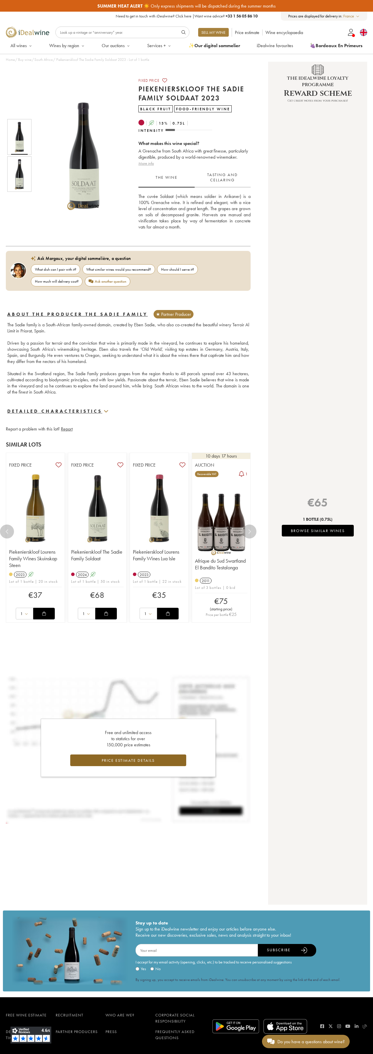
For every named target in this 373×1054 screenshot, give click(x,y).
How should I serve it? (177, 269)
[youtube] (347, 1026)
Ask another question (110, 281)
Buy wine (24, 59)
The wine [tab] (166, 177)
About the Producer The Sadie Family (77, 314)
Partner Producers (77, 1031)
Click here (183, 16)
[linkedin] (356, 1026)
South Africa (43, 59)
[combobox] (351, 16)
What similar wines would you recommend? (118, 269)
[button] (79, 155)
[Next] (249, 531)
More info (146, 163)
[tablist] (194, 177)
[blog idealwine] (365, 1026)
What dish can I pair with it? (55, 269)
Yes (143, 968)
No (158, 968)
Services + (156, 45)
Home (10, 59)
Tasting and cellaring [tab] (222, 177)
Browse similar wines (318, 530)
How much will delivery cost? (57, 281)
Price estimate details (128, 760)
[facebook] (322, 1026)
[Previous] (7, 531)
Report (67, 429)
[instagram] (339, 1026)
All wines (18, 45)
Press (111, 1031)
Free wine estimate (26, 1015)
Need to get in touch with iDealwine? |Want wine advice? (187, 16)
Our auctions (113, 45)
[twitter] (330, 1026)
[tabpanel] (194, 211)
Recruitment (69, 1015)
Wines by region (64, 45)
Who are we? (119, 1015)
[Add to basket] (44, 613)
